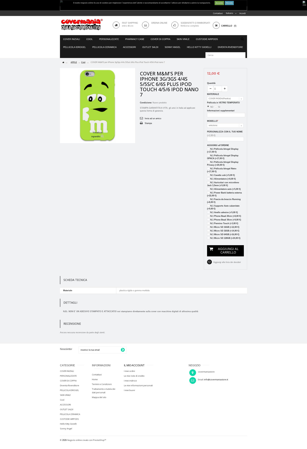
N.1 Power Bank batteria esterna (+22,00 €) (224, 194)
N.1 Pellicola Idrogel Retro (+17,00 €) (221, 170)
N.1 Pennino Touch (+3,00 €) (224, 223)
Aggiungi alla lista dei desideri (227, 262)
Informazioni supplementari (221, 110)
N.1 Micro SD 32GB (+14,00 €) (224, 231)
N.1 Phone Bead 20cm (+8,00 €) (225, 216)
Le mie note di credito (134, 375)
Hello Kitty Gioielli (199, 47)
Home (95, 379)
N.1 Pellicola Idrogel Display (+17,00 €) (222, 150)
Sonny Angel (173, 47)
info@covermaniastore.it (216, 379)
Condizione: (146, 102)
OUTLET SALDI (150, 47)
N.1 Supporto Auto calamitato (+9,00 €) (223, 207)
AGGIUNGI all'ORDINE (218, 145)
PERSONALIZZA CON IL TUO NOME (225, 131)
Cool (89, 39)
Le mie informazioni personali (138, 385)
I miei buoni (129, 390)
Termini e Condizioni (102, 384)
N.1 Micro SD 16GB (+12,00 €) (224, 227)
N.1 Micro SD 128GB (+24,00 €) (225, 238)
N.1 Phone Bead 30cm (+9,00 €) (225, 220)
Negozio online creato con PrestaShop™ (86, 440)
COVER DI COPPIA (160, 39)
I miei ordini (129, 371)
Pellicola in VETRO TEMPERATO (223, 102)
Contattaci (218, 13)
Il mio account (134, 365)
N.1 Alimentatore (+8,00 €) (223, 179)
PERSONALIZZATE (109, 39)
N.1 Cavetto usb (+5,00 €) (222, 175)
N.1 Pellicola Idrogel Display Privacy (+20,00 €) (222, 163)
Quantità (211, 83)
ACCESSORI (129, 47)
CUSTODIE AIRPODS (207, 39)
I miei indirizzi (130, 380)
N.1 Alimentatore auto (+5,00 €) (225, 189)
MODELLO (212, 121)
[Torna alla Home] (63, 63)
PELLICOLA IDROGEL (74, 47)
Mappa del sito (99, 397)
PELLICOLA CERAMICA (104, 47)
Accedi (242, 13)
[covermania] (81, 24)
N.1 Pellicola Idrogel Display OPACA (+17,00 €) (222, 157)
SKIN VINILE (183, 39)
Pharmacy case (134, 39)
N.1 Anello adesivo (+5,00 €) (224, 212)
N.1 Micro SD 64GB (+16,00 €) (224, 234)
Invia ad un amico (153, 118)
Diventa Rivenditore (230, 47)
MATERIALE (213, 94)
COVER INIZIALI (71, 39)
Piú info (229, 3)
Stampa (148, 123)
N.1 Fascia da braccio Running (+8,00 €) (224, 200)
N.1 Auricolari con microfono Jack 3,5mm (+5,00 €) (223, 184)
